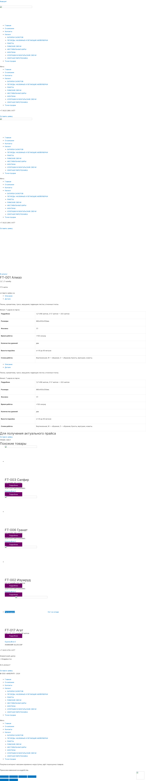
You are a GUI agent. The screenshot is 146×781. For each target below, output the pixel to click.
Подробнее (13, 485)
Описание (9, 296)
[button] (6, 116)
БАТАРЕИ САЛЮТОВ (15, 37)
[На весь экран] (22, 776)
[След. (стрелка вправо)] (13, 780)
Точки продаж (10, 61)
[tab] (75, 295)
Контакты (8, 31)
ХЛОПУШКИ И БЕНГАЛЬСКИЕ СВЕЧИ (21, 55)
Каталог (8, 34)
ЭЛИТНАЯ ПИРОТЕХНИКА (17, 58)
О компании (9, 28)
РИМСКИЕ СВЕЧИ (14, 46)
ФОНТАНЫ (11, 52)
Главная (8, 25)
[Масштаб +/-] (32, 776)
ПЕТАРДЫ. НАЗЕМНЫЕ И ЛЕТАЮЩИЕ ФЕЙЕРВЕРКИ (27, 40)
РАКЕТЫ (10, 43)
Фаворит (3, 1)
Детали (8, 299)
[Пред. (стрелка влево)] (4, 780)
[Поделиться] (13, 776)
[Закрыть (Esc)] (4, 776)
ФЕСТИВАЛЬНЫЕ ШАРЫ (16, 49)
